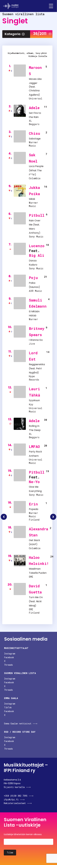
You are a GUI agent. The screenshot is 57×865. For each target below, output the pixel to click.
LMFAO (34, 446)
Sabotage (35, 138)
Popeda (33, 509)
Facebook (9, 657)
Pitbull (36, 215)
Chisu (34, 133)
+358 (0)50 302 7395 (15, 795)
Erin (33, 504)
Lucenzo (36, 245)
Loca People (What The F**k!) (36, 170)
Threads (8, 664)
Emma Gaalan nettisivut (17, 723)
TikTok (8, 707)
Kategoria (12, 34)
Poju (33, 277)
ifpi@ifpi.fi (11, 799)
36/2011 (39, 33)
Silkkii (32, 199)
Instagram (9, 653)
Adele (34, 107)
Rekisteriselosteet (15, 803)
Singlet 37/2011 (53, 517)
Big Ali (36, 255)
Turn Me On (36, 597)
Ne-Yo (34, 481)
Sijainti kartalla (14, 787)
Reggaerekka (37, 364)
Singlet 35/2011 (4, 517)
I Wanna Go (36, 340)
